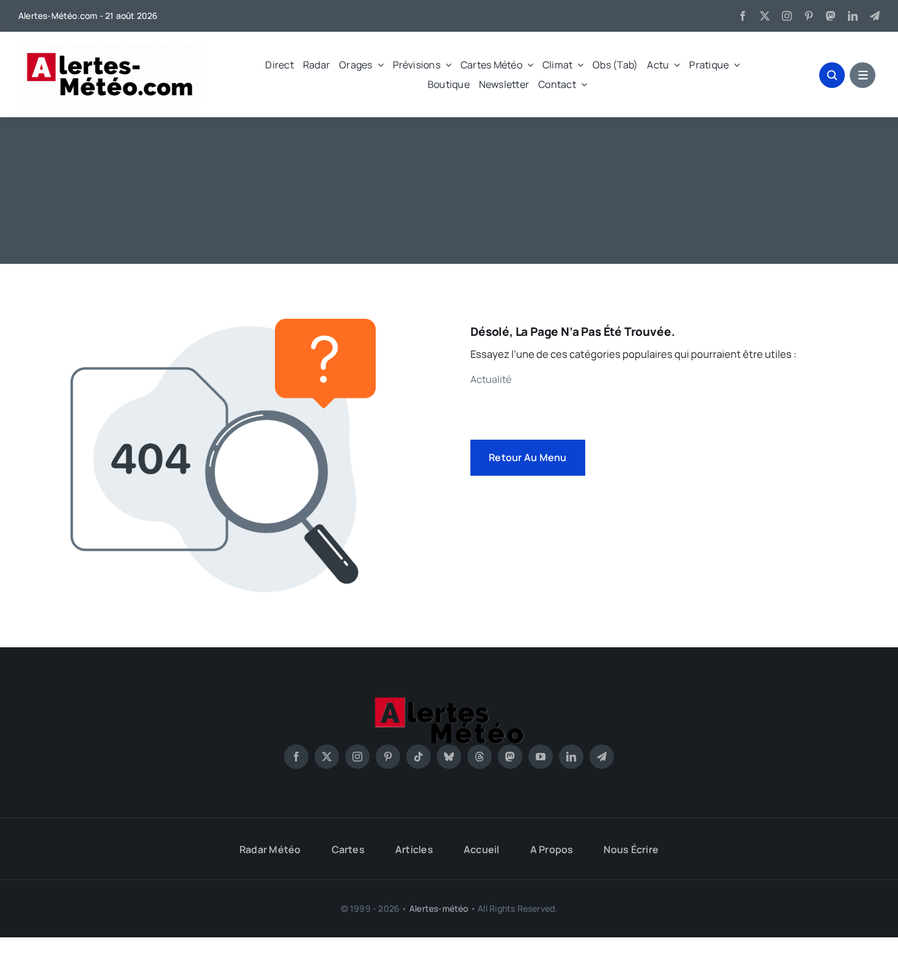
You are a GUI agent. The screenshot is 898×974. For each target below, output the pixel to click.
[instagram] (787, 16)
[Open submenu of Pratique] (734, 65)
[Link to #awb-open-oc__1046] (832, 75)
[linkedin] (853, 16)
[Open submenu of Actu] (674, 65)
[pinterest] (809, 16)
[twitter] (765, 16)
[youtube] (540, 756)
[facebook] (743, 16)
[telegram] (875, 16)
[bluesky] (449, 756)
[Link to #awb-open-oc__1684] (862, 75)
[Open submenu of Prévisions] (445, 65)
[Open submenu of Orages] (378, 65)
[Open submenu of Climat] (577, 65)
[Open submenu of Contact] (581, 84)
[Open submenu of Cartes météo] (527, 65)
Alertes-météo (439, 908)
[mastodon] (831, 16)
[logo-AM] (110, 49)
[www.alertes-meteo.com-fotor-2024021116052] (449, 701)
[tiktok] (418, 756)
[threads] (479, 756)
